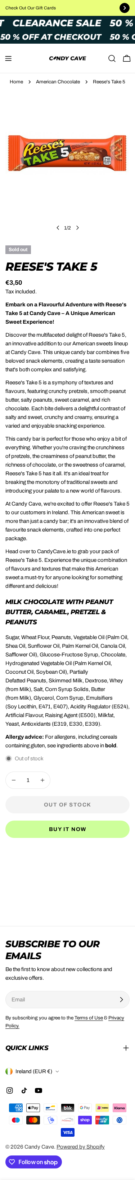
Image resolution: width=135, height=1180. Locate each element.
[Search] (112, 58)
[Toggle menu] (8, 58)
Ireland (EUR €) (33, 1071)
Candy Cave (39, 1147)
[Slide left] (58, 227)
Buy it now (67, 829)
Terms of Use (89, 1018)
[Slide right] (77, 227)
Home (16, 81)
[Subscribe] (121, 999)
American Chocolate (58, 81)
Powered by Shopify (81, 1147)
